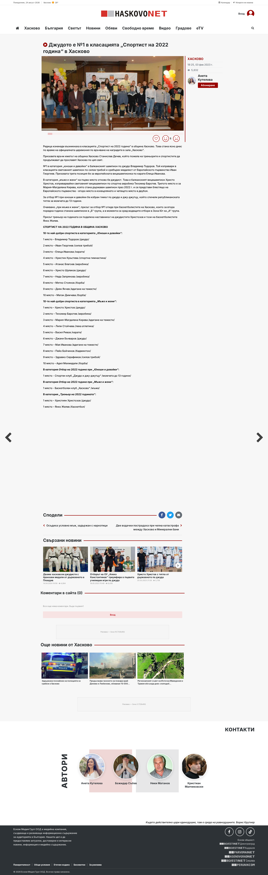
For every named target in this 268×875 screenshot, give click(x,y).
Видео (165, 28)
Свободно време (138, 28)
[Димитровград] (237, 844)
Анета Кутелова (205, 78)
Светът (74, 28)
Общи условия (42, 864)
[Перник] (243, 865)
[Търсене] (252, 28)
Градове (183, 28)
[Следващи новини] (178, 565)
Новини (93, 28)
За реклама (95, 864)
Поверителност (21, 864)
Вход (241, 13)
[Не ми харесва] (177, 138)
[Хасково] (134, 14)
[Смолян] (238, 861)
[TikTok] (250, 831)
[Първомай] (242, 852)
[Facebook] (229, 831)
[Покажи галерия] (180, 64)
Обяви (111, 28)
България (54, 28)
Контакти (240, 729)
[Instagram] (239, 831)
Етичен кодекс (62, 864)
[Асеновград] (240, 856)
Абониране (208, 85)
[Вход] (251, 14)
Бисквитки (79, 864)
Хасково (32, 28)
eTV (199, 28)
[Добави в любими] (156, 138)
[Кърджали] (239, 848)
